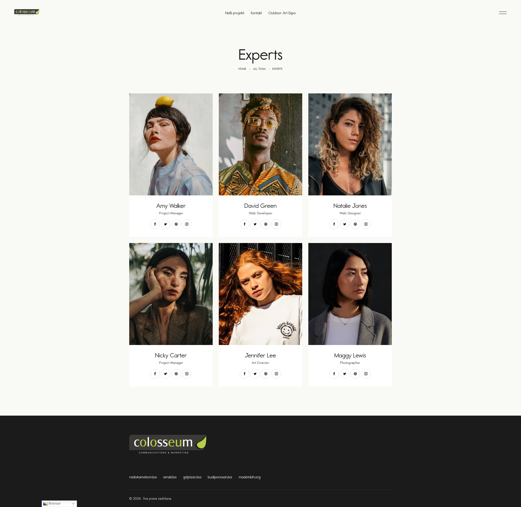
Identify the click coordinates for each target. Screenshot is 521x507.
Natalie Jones (350, 206)
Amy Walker (171, 206)
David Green (260, 206)
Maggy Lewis (350, 355)
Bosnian (54, 503)
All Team (259, 69)
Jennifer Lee (260, 355)
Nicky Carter (171, 355)
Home (242, 69)
